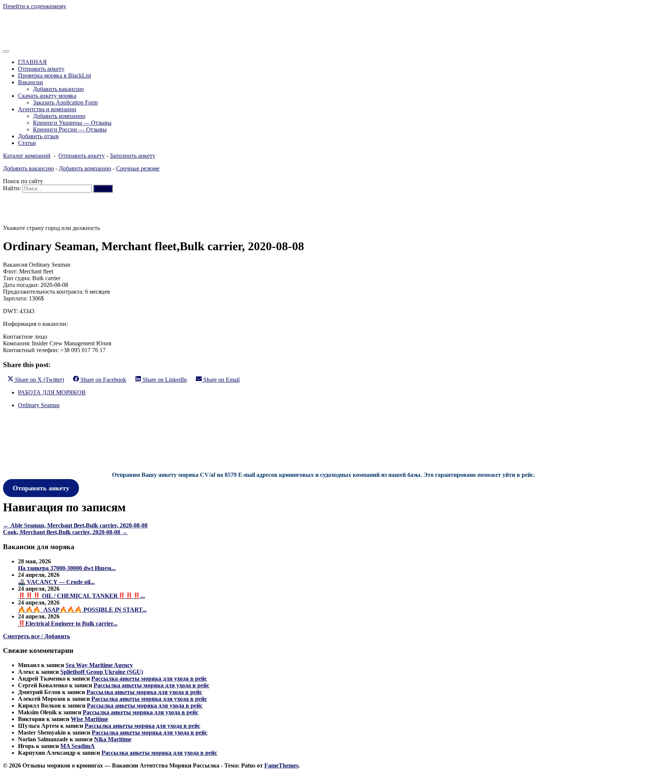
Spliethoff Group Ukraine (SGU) (101, 672)
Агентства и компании (47, 109)
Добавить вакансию (58, 89)
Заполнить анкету (132, 155)
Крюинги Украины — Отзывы (72, 122)
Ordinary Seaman (39, 405)
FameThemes (281, 765)
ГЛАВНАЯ (32, 62)
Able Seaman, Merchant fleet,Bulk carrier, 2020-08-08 (75, 525)
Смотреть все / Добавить (36, 636)
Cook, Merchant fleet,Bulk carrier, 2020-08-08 (65, 532)
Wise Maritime (89, 719)
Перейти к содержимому (34, 6)
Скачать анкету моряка (47, 96)
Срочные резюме (138, 168)
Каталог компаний (27, 155)
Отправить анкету (41, 69)
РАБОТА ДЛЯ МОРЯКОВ (52, 392)
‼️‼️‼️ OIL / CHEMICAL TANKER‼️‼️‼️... (81, 596)
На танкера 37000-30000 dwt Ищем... (67, 568)
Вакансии (30, 82)
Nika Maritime (112, 739)
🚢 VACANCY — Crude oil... (56, 582)
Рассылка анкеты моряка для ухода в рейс (149, 678)
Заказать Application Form (65, 102)
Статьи (27, 143)
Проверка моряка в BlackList (54, 75)
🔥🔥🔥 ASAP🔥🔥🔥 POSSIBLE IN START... (82, 609)
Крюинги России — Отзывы (70, 129)
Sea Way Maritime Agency (99, 665)
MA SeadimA (77, 746)
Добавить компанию (59, 116)
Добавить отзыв (38, 136)
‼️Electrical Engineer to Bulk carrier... (68, 623)
